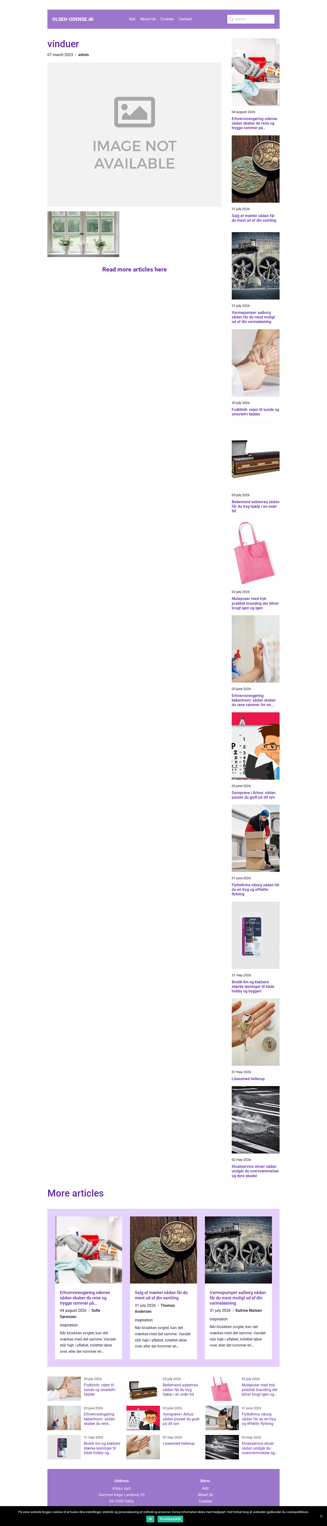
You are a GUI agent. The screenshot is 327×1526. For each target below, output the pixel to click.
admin (83, 54)
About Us (148, 19)
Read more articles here (134, 269)
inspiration (69, 1325)
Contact (185, 19)
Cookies (167, 19)
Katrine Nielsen (249, 1310)
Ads (132, 19)
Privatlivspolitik (170, 1519)
